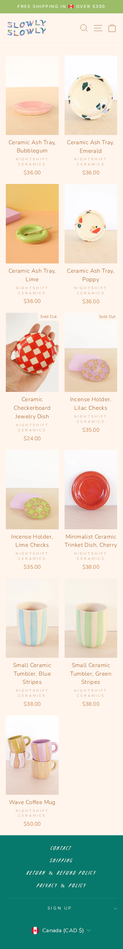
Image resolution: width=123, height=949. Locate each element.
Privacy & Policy (61, 885)
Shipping (61, 860)
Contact (61, 848)
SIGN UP (59, 908)
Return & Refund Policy (61, 873)
